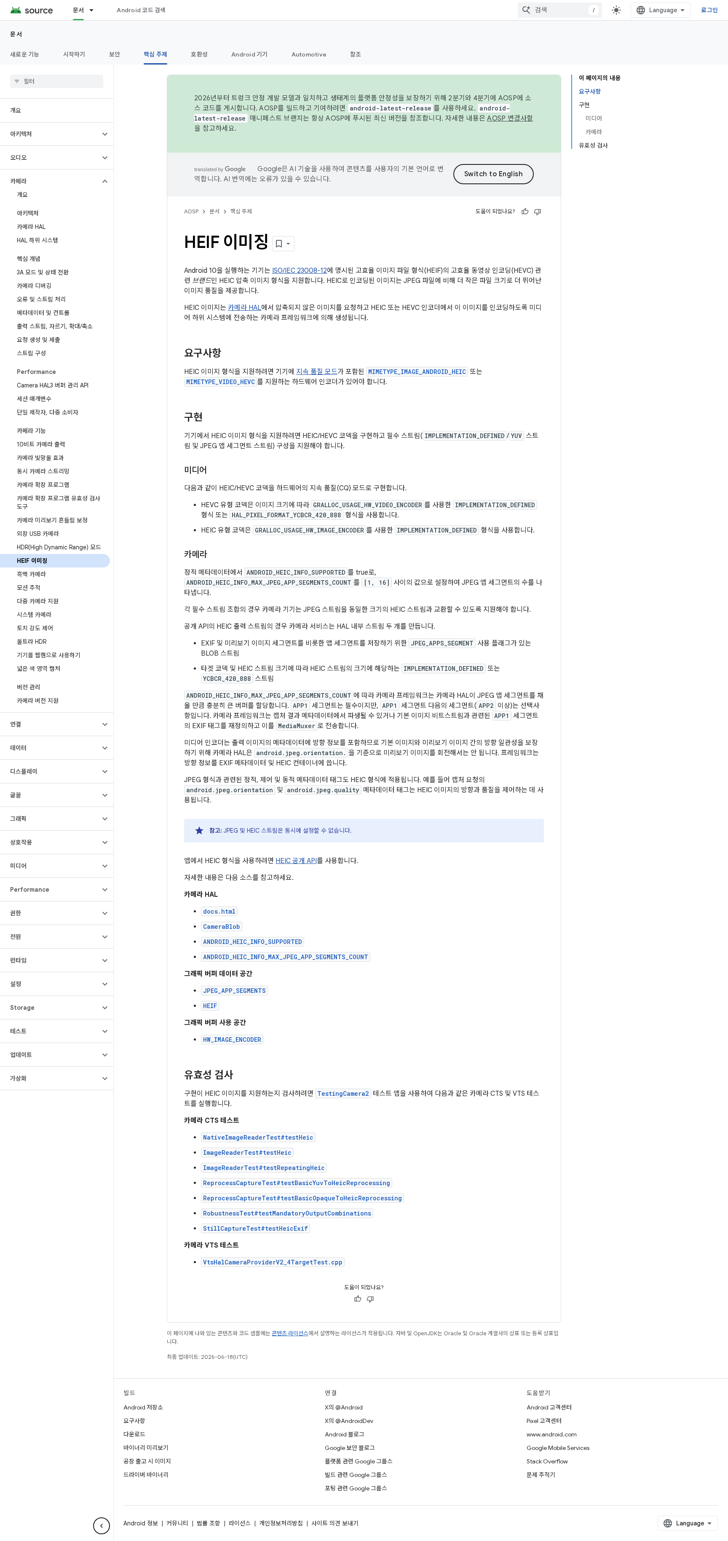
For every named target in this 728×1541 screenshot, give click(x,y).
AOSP (191, 211)
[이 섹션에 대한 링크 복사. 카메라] (215, 555)
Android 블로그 (344, 1434)
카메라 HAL (244, 308)
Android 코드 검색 (141, 10)
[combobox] (560, 10)
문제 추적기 (541, 1475)
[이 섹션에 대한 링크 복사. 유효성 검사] (241, 1076)
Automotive (309, 54)
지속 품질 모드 (316, 372)
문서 (78, 10)
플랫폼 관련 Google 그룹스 (359, 1461)
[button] (50, 134)
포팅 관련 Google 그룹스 (356, 1488)
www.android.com (552, 1434)
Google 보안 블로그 (350, 1448)
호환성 (199, 54)
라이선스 (240, 1523)
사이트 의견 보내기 (335, 1523)
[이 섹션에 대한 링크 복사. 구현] (211, 418)
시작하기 (74, 54)
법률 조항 (208, 1523)
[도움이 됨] (525, 211)
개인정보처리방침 (281, 1523)
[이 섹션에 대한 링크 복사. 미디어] (215, 471)
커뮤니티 (177, 1523)
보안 (114, 54)
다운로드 (134, 1434)
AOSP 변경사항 (510, 118)
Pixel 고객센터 (544, 1421)
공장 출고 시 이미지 (147, 1461)
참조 (355, 54)
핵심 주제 (155, 54)
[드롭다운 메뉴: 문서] (95, 10)
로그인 (709, 10)
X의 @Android (344, 1407)
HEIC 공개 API (296, 861)
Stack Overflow (547, 1461)
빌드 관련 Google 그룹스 (356, 1475)
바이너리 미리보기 (146, 1448)
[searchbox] (56, 81)
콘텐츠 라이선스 (290, 1333)
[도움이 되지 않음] (537, 211)
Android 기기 (249, 54)
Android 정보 (140, 1523)
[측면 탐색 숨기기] (101, 1525)
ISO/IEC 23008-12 (299, 270)
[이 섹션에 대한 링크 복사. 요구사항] (229, 354)
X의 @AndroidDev (349, 1421)
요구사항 (134, 1421)
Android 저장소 (143, 1407)
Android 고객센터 (549, 1407)
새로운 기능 (25, 54)
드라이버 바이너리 (146, 1475)
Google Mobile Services (558, 1448)
